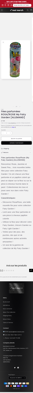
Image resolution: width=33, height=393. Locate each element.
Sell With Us (6, 305)
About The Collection (9, 312)
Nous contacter (7, 309)
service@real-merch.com (16, 331)
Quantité (3, 130)
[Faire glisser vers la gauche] (13, 106)
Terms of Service (8, 322)
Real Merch (18, 388)
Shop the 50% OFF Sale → (22, 5)
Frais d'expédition (12, 123)
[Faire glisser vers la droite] (20, 106)
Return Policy (7, 319)
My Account (6, 302)
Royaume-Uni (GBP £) (16, 377)
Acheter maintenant (16, 143)
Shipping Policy (7, 315)
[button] (2, 10)
